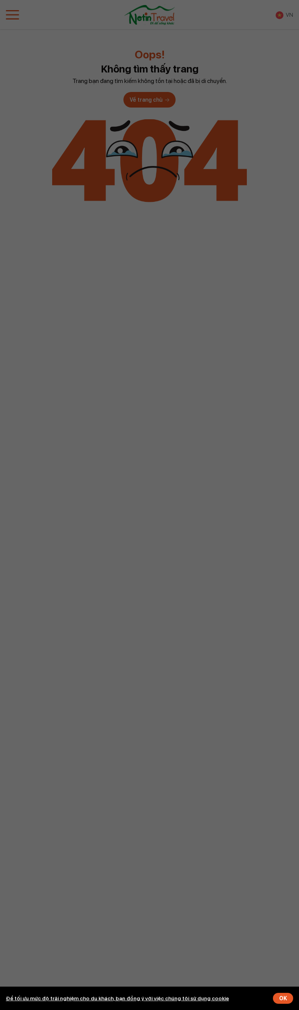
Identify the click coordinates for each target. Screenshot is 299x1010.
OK (283, 998)
